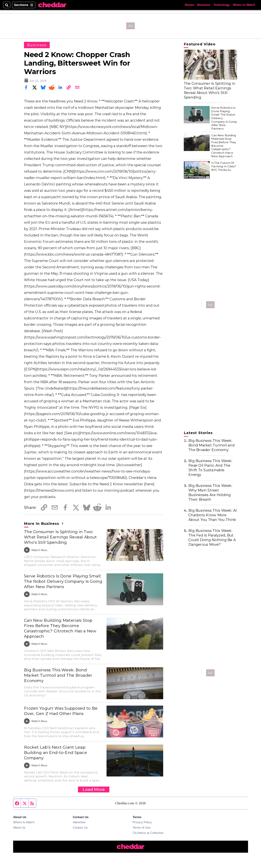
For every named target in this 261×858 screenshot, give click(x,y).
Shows (189, 4)
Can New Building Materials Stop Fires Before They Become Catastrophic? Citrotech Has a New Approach (60, 628)
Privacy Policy (142, 822)
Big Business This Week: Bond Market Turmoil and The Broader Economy (58, 675)
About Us (19, 827)
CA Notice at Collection (148, 833)
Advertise (79, 822)
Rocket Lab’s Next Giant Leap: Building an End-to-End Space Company (55, 752)
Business (203, 4)
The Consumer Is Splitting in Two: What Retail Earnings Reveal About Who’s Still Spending (60, 537)
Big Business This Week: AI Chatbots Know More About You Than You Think (212, 515)
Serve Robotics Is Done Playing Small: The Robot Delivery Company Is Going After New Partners (63, 581)
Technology (221, 4)
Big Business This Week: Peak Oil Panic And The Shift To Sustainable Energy (210, 468)
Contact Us (80, 827)
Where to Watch (244, 4)
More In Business (42, 523)
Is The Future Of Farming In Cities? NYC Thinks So (223, 166)
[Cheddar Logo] (52, 5)
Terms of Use (141, 827)
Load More (94, 789)
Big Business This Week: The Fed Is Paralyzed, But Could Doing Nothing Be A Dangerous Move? (212, 538)
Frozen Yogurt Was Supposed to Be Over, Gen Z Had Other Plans (60, 711)
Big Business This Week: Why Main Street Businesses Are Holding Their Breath (210, 493)
